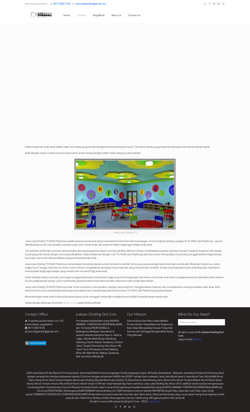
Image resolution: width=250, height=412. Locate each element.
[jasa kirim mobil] (35, 344)
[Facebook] (209, 3)
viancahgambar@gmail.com (91, 3)
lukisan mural (70, 302)
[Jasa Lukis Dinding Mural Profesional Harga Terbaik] (41, 15)
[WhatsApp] (205, 3)
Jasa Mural (154, 401)
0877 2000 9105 (61, 3)
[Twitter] (214, 3)
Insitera (197, 339)
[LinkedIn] (218, 3)
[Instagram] (223, 3)
